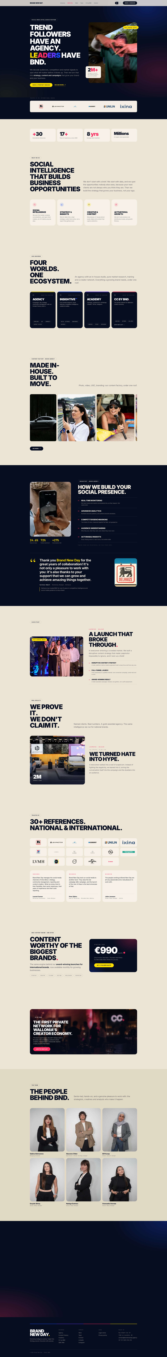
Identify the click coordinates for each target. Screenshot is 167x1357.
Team (81, 3)
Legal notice (102, 1332)
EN (116, 3)
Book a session (130, 3)
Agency (61, 1332)
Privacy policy (103, 1335)
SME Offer (70, 3)
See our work (60, 84)
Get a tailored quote (104, 965)
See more (37, 448)
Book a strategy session (41, 85)
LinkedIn (81, 1340)
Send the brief (90, 1298)
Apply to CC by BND (37, 1283)
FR (120, 3)
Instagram (82, 1342)
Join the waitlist (42, 1049)
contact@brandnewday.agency (39, 1277)
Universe (62, 3)
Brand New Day (36, 3)
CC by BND (88, 3)
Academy (61, 1337)
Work (76, 3)
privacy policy (106, 1293)
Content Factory (63, 1335)
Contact (96, 3)
